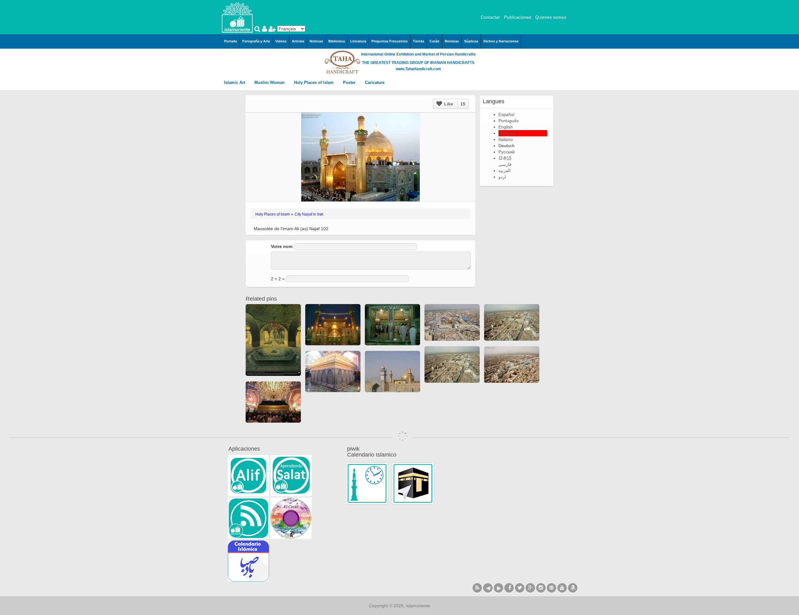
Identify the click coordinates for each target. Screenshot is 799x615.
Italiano (505, 139)
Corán (434, 41)
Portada (230, 41)
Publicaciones (517, 17)
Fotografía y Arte (256, 41)
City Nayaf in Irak (309, 214)
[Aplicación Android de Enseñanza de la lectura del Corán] (248, 475)
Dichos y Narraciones (500, 41)
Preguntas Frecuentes (389, 41)
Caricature (375, 82)
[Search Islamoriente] (258, 29)
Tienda (418, 41)
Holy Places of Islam (314, 82)
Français (507, 133)
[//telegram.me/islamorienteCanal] (488, 588)
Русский (506, 151)
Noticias (316, 41)
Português (508, 120)
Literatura (358, 41)
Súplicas (471, 41)
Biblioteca (336, 41)
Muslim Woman (270, 82)
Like (454, 103)
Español (506, 114)
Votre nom (281, 246)
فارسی (505, 164)
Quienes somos (550, 17)
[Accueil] (237, 16)
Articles (298, 41)
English (505, 126)
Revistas (452, 41)
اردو (502, 176)
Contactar (490, 17)
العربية (504, 170)
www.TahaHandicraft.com (418, 69)
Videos (281, 41)
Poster (350, 82)
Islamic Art (235, 82)
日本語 (505, 158)
